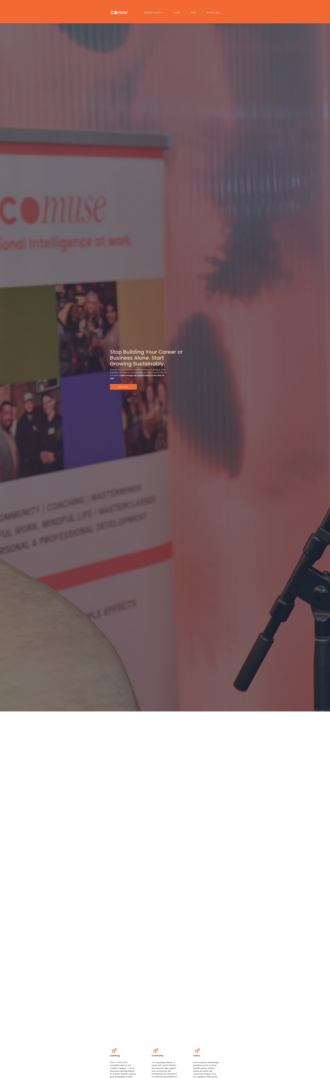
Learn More (123, 387)
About (193, 12)
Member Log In (213, 12)
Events (177, 12)
